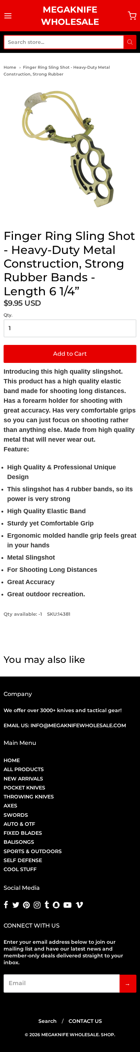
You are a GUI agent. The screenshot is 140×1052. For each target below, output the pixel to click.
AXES (10, 805)
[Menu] (8, 16)
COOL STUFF (20, 869)
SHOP (107, 1034)
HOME (12, 760)
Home (10, 67)
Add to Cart (70, 353)
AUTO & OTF (19, 824)
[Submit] (129, 42)
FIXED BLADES (23, 833)
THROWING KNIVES (29, 796)
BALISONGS (19, 842)
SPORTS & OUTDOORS (33, 851)
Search (47, 1021)
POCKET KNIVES (24, 787)
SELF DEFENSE (23, 860)
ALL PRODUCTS (24, 769)
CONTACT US (85, 1021)
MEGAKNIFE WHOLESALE (70, 15)
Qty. (8, 315)
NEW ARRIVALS (23, 778)
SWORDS (16, 815)
